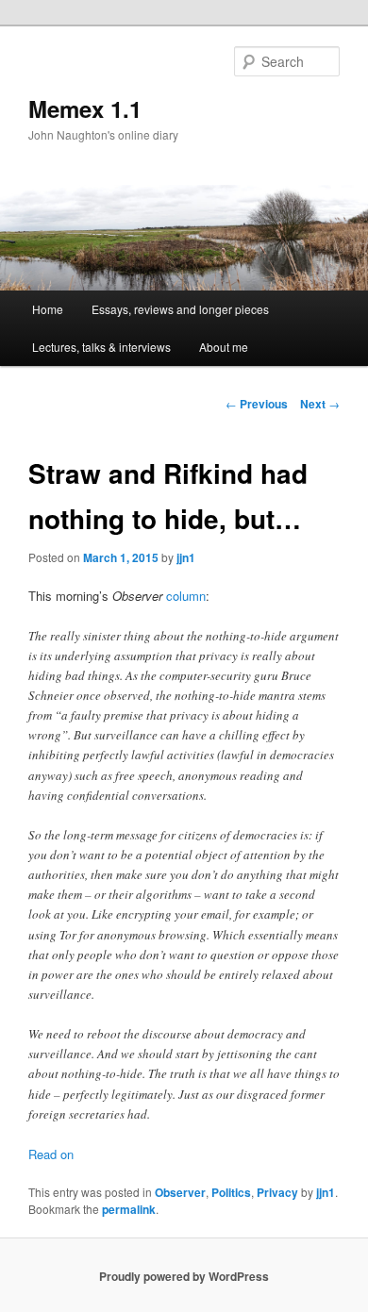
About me (223, 347)
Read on (51, 1154)
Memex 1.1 (85, 108)
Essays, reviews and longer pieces (180, 309)
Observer (180, 1192)
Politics (231, 1192)
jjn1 (185, 557)
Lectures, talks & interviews (101, 347)
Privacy (277, 1192)
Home (47, 309)
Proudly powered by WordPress (184, 1276)
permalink (129, 1209)
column (186, 596)
